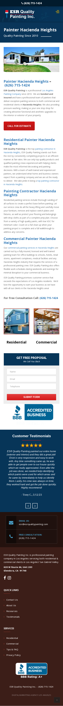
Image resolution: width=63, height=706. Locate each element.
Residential (12, 638)
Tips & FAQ (12, 649)
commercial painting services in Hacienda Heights (31, 247)
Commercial (46, 342)
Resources (12, 611)
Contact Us (12, 599)
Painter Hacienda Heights (26, 81)
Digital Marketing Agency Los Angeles (31, 695)
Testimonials (13, 616)
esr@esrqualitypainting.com (33, 524)
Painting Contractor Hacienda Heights (30, 193)
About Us (11, 605)
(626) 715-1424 (32, 3)
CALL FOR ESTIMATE (19, 126)
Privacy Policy (13, 655)
